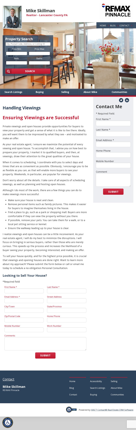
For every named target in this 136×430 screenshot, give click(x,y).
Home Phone (53, 316)
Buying (40, 92)
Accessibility (96, 381)
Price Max (39, 48)
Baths (39, 58)
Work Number (54, 325)
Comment (101, 171)
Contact (124, 25)
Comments (9, 335)
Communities (119, 92)
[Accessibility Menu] (7, 422)
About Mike (90, 92)
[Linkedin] (127, 100)
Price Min (16, 48)
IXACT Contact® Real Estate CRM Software (112, 409)
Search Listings (13, 92)
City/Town (9, 306)
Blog (113, 25)
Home (103, 25)
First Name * (10, 287)
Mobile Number (12, 325)
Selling (65, 92)
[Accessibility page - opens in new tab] (72, 411)
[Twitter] (121, 100)
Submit (45, 355)
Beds (16, 58)
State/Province (54, 306)
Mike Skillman (40, 10)
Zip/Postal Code (12, 316)
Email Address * (12, 296)
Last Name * (53, 287)
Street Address (54, 296)
